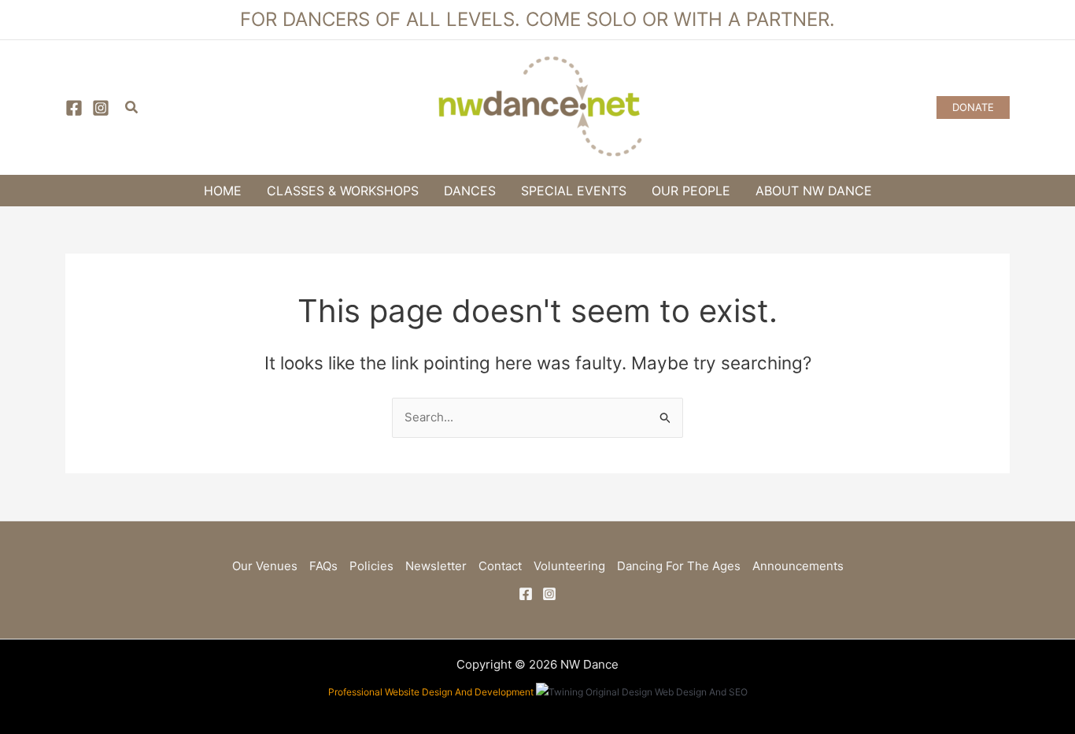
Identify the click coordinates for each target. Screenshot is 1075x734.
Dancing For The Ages (679, 565)
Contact (500, 565)
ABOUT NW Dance (813, 190)
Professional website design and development (431, 692)
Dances (470, 190)
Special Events (573, 190)
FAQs (323, 565)
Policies (371, 565)
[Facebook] (74, 108)
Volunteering (569, 565)
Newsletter (436, 565)
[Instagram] (100, 108)
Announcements (798, 565)
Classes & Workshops (343, 190)
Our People (691, 190)
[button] (132, 107)
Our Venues (264, 565)
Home (223, 190)
